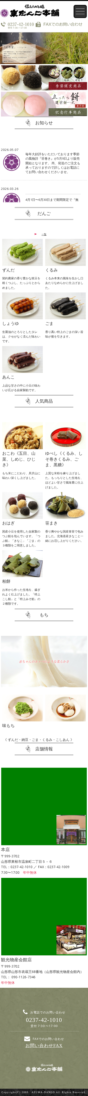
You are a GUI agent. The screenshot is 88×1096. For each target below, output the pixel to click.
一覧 (44, 234)
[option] (44, 48)
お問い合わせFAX (44, 1045)
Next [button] (79, 48)
